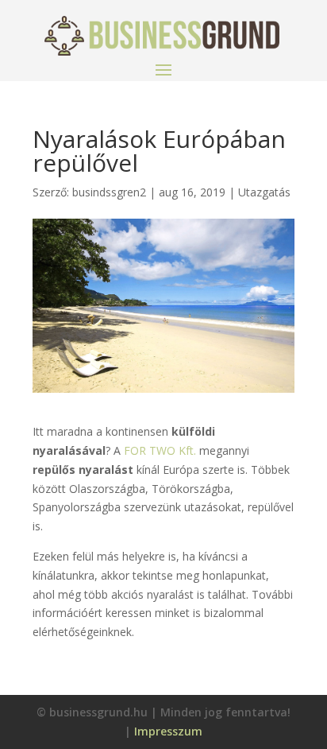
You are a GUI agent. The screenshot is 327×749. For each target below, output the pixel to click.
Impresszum (168, 731)
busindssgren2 (109, 192)
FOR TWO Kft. (161, 450)
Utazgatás (264, 192)
